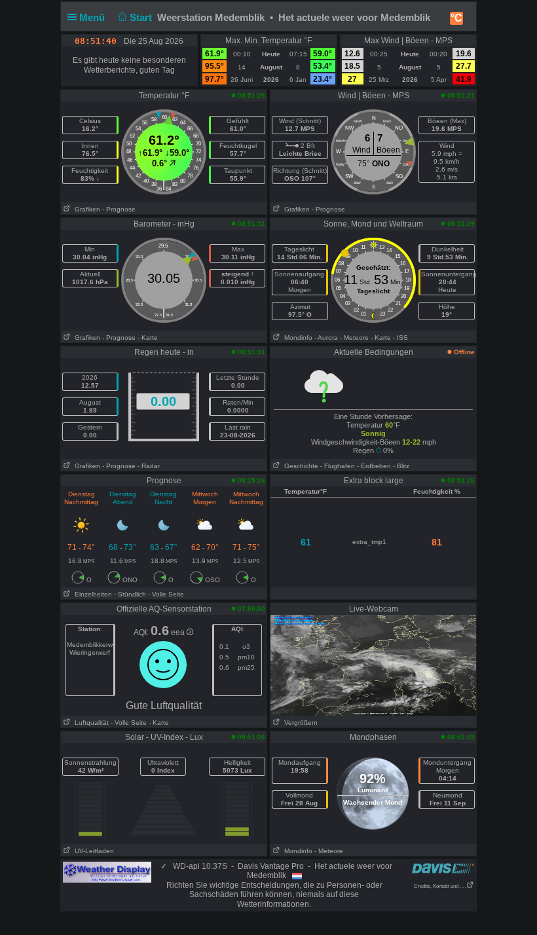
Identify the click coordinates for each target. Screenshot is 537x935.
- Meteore (354, 337)
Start (142, 17)
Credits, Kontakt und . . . (440, 886)
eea (179, 632)
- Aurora (326, 337)
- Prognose (119, 209)
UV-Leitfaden (92, 850)
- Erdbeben (374, 465)
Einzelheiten (91, 594)
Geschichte (299, 465)
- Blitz (401, 465)
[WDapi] (107, 871)
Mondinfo (296, 337)
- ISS (400, 337)
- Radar (149, 465)
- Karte (148, 337)
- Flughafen (337, 465)
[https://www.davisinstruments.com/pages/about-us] (443, 868)
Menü (93, 17)
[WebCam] (373, 664)
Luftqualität (90, 722)
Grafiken (85, 209)
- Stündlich (130, 594)
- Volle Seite (166, 594)
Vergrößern (299, 722)
